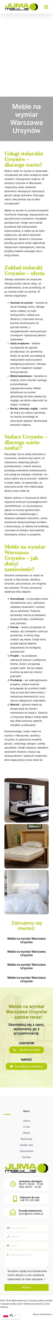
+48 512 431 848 (29, 1200)
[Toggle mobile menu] (46, 7)
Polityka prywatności (33, 1304)
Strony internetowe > (43, 1314)
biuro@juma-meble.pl (31, 1213)
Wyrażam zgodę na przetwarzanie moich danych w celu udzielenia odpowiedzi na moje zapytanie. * (27, 1275)
